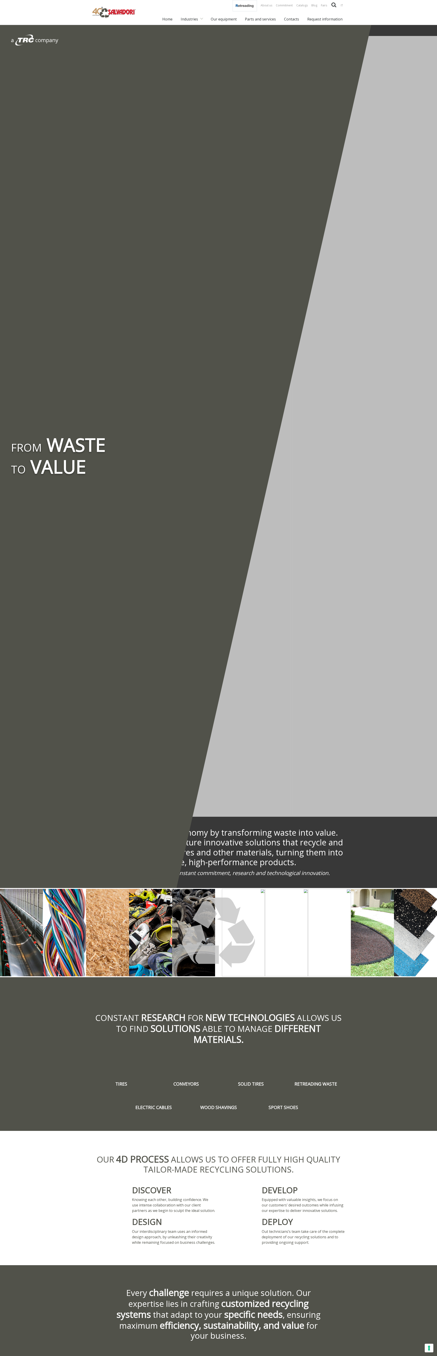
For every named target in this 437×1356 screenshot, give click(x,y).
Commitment (284, 5)
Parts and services (260, 19)
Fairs (324, 5)
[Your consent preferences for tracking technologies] (429, 1348)
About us (266, 5)
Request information (325, 19)
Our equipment (224, 19)
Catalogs (302, 5)
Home (167, 19)
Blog (314, 5)
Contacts (291, 19)
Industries (189, 19)
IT (342, 5)
